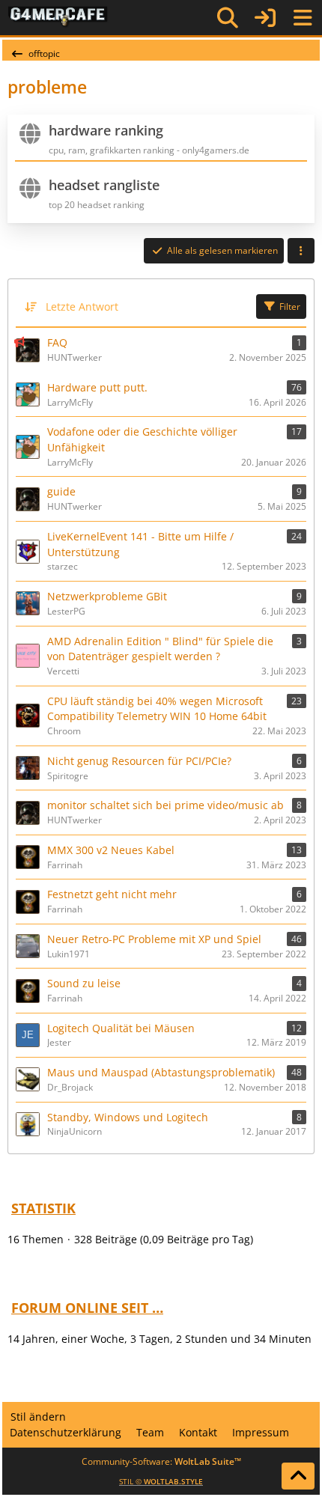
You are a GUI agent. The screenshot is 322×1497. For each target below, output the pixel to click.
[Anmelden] (265, 17)
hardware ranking (106, 130)
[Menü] (303, 18)
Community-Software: (161, 1461)
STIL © (161, 1481)
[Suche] (228, 18)
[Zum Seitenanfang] (298, 1476)
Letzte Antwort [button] (82, 306)
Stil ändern (38, 1416)
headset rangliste (104, 185)
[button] (301, 250)
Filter (289, 306)
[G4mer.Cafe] (58, 17)
